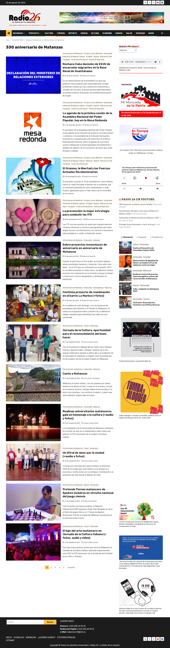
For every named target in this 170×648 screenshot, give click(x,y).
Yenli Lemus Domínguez (91, 378)
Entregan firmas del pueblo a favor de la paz (137, 224)
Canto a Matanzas (75, 373)
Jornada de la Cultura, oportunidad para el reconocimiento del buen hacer (87, 334)
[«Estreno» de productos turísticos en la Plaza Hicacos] (125, 302)
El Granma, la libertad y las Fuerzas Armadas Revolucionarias (86, 170)
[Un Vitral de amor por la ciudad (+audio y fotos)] (33, 462)
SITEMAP (10, 640)
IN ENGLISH (19, 637)
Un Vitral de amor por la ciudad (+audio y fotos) (83, 454)
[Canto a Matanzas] (33, 382)
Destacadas (108, 53)
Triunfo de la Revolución (79, 60)
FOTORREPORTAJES (66, 637)
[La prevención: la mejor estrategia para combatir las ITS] (33, 217)
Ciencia (84, 33)
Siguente (71, 567)
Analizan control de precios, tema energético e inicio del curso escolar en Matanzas (145, 276)
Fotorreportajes (98, 288)
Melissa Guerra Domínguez (94, 219)
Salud (129, 33)
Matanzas (18, 33)
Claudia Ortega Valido (90, 423)
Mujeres (96, 56)
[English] (125, 46)
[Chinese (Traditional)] (122, 46)
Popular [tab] (143, 237)
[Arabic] (120, 46)
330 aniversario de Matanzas (73, 53)
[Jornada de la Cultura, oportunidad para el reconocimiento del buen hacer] (33, 343)
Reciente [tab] (128, 237)
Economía (107, 33)
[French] (127, 46)
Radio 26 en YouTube (138, 199)
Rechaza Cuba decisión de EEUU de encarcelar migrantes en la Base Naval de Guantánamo (86, 67)
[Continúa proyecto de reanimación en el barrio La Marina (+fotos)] (33, 303)
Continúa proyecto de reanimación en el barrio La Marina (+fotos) (86, 293)
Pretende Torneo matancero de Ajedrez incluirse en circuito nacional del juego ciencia (88, 493)
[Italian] (131, 46)
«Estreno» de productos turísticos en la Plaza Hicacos (146, 304)
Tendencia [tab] (157, 237)
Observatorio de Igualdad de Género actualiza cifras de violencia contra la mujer (145, 263)
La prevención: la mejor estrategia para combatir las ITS (86, 212)
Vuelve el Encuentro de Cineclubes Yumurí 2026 (143, 249)
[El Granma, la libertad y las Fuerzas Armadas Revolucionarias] (33, 176)
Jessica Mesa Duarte (90, 342)
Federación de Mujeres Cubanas (74, 56)
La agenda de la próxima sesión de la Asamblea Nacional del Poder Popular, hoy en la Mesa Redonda (87, 116)
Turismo (61, 33)
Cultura (49, 33)
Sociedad (140, 33)
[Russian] (136, 46)
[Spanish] (138, 46)
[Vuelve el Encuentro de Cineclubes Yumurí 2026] (125, 247)
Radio (151, 33)
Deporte (72, 33)
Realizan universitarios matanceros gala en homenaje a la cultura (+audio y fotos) (88, 415)
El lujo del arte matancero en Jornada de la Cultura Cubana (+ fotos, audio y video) (84, 534)
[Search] (162, 33)
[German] (129, 46)
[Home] (8, 33)
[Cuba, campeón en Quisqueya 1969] (125, 288)
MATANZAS (31, 637)
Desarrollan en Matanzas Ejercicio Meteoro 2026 (139, 218)
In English (89, 56)
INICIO (9, 637)
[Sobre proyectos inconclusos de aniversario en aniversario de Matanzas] (33, 260)
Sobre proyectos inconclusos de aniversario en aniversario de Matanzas (85, 248)
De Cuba (95, 33)
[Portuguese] (134, 46)
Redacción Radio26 (88, 76)
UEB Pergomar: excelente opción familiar (135, 204)
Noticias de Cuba (106, 56)
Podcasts (34, 33)
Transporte (66, 60)
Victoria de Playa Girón (96, 60)
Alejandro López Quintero (90, 300)
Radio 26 (94, 645)
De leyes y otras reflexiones (93, 53)
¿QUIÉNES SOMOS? (46, 637)
